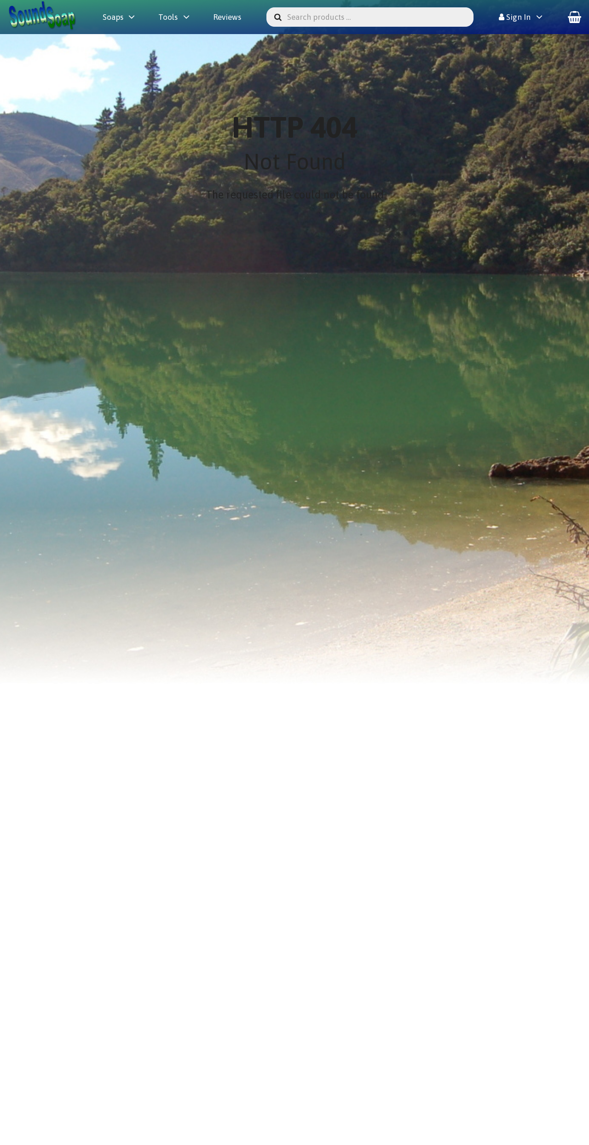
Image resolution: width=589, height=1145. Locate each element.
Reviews (227, 17)
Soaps (113, 17)
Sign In (517, 17)
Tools (168, 17)
